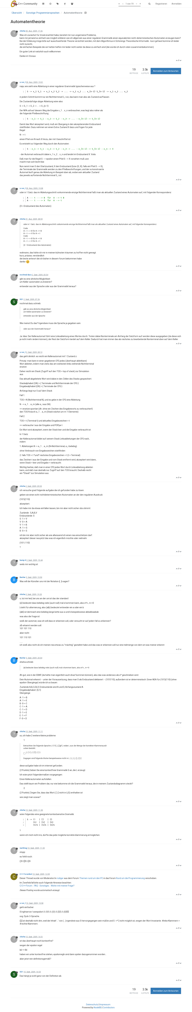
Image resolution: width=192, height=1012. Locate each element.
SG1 (21, 299)
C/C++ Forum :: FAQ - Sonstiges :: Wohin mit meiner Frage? (47, 885)
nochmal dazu (26, 275)
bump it (23, 560)
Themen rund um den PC (91, 878)
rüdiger (60, 878)
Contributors (109, 1007)
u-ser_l (23, 82)
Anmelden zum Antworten (165, 71)
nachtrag (23, 848)
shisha (22, 31)
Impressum (105, 1004)
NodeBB (97, 1007)
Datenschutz (92, 1004)
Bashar (23, 577)
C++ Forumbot (26, 874)
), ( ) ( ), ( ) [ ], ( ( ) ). (33, 752)
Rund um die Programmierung (130, 878)
